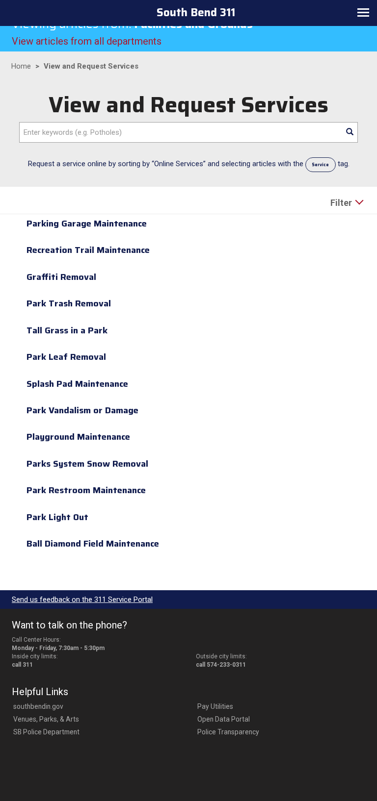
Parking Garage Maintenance (87, 223)
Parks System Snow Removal (87, 464)
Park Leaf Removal (66, 357)
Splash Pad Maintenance (77, 384)
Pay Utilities (215, 706)
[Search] (349, 132)
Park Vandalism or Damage (82, 410)
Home (21, 66)
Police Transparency (228, 732)
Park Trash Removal (69, 303)
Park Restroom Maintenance (86, 490)
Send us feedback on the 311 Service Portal (82, 599)
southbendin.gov (38, 706)
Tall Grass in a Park (67, 330)
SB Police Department (46, 732)
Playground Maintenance (78, 437)
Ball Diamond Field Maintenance (93, 544)
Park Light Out (57, 517)
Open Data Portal (223, 719)
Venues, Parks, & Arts (46, 719)
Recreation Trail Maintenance (88, 250)
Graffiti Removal (61, 277)
